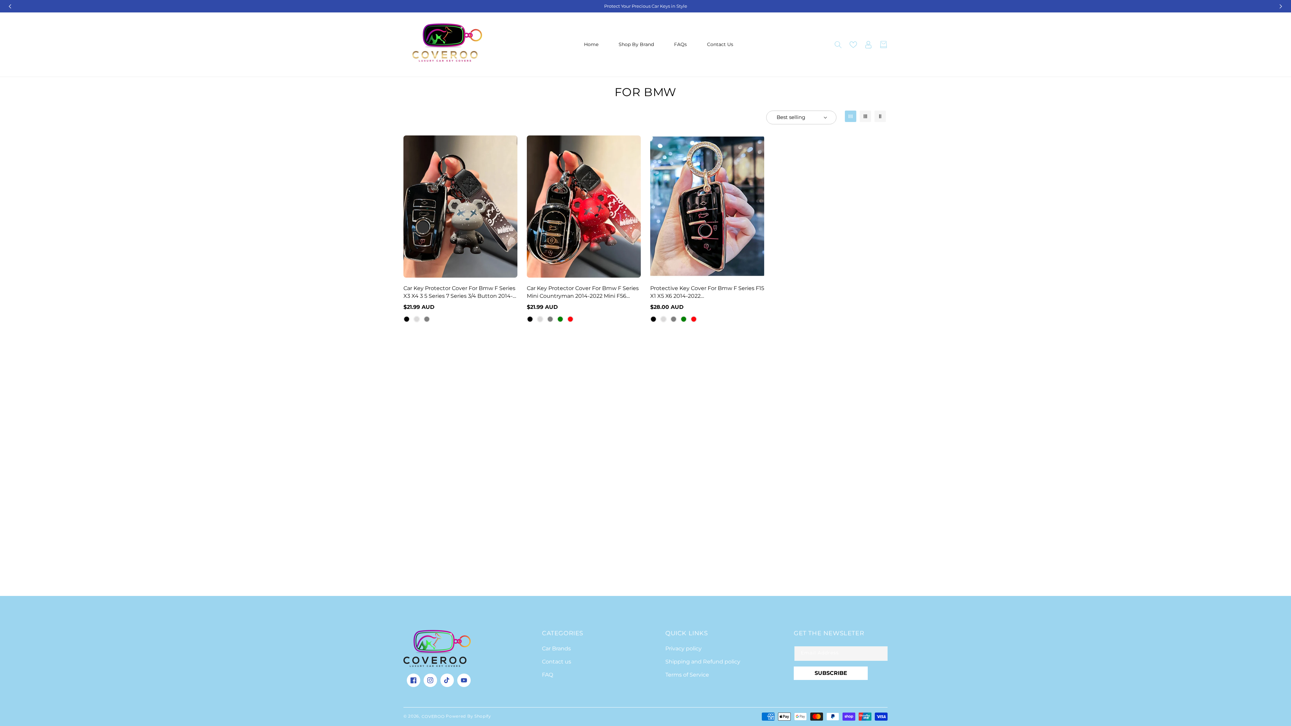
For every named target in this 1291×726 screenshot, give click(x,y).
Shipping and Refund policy (702, 661)
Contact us (556, 661)
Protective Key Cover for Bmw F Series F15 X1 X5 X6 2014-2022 (707, 292)
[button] (838, 44)
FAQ (547, 675)
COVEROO (434, 716)
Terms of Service (687, 675)
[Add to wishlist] (511, 145)
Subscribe (831, 673)
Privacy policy (683, 648)
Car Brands (556, 648)
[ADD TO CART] (511, 174)
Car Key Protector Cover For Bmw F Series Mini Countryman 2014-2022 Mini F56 (583, 292)
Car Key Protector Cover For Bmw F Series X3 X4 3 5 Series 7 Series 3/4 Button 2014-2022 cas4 (459, 292)
